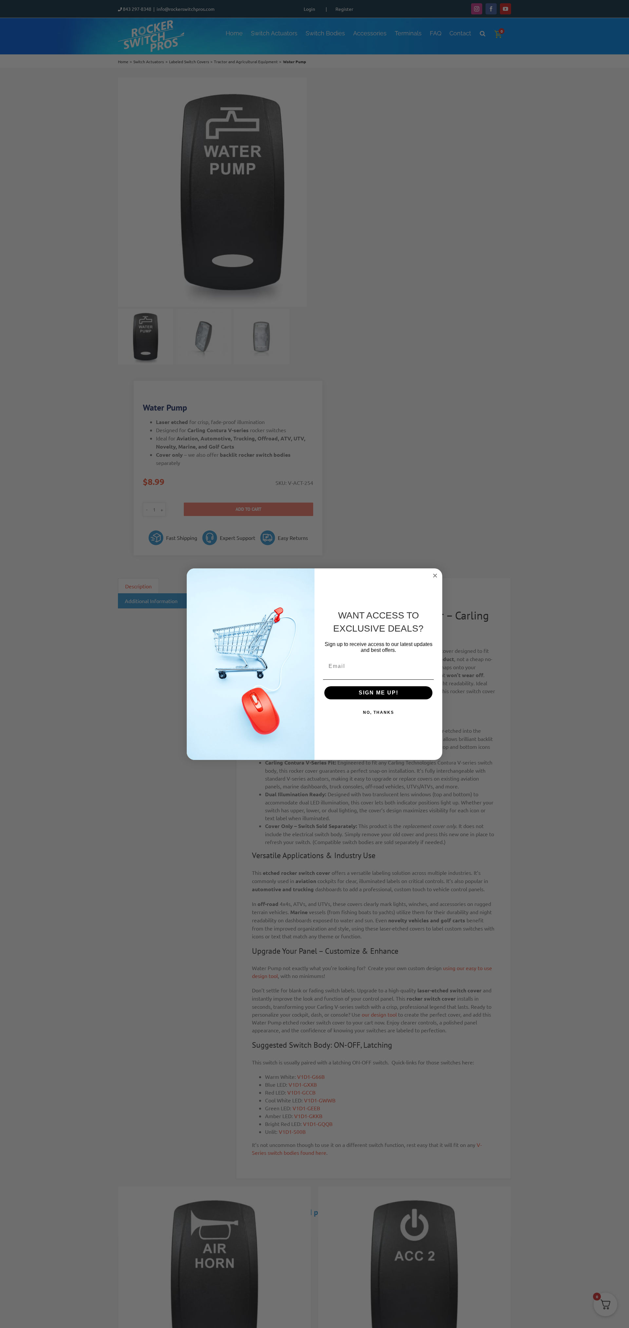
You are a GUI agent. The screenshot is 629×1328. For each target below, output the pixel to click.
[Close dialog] (435, 576)
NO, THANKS (378, 712)
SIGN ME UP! (378, 692)
